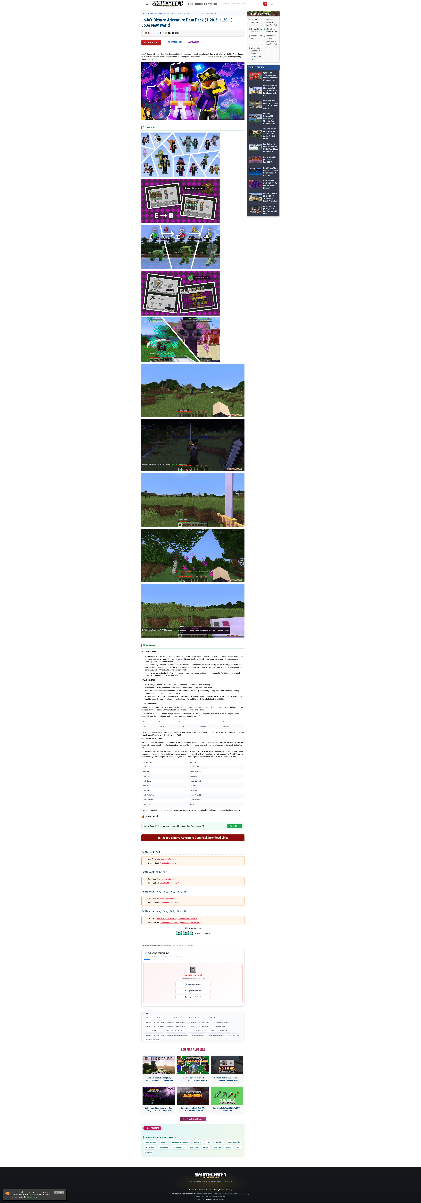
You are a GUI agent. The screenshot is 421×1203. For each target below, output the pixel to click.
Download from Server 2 (187, 918)
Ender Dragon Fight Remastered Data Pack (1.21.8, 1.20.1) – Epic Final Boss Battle (158, 1109)
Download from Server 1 (166, 859)
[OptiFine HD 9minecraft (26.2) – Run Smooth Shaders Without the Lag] (255, 77)
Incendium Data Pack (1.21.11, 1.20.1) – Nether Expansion (193, 1109)
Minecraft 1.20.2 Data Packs (199, 1031)
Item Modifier (149, 1147)
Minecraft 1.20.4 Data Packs (221, 1031)
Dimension (197, 1142)
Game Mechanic (234, 1142)
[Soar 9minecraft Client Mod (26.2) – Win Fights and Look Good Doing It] (255, 148)
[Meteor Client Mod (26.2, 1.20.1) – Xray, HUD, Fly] (255, 160)
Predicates (194, 1147)
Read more (33, 1197)
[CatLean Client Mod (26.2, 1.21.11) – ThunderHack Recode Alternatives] (255, 197)
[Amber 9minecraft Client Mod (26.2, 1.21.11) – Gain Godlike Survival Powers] (255, 134)
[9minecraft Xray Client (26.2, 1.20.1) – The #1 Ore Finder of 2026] (255, 105)
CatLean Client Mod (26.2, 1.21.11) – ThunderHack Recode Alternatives (270, 197)
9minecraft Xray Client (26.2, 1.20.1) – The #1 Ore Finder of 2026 (270, 104)
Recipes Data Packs (198, 1035)
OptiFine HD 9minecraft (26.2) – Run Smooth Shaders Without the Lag (270, 76)
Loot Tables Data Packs (214, 1018)
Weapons (148, 1152)
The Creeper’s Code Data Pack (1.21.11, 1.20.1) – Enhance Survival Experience (193, 1079)
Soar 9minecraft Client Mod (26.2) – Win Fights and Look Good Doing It (270, 147)
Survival (228, 1147)
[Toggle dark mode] (272, 4)
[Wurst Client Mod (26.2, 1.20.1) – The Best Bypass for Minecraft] (255, 184)
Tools (238, 1147)
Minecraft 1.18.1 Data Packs (177, 1022)
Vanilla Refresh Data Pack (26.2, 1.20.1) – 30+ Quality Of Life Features (158, 1079)
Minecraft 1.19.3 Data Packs (200, 1026)
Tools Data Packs (233, 1035)
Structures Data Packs (216, 1035)
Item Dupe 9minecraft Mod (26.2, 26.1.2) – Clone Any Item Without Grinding (269, 119)
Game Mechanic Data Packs (193, 1018)
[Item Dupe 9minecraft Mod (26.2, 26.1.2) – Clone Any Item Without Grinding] (255, 118)
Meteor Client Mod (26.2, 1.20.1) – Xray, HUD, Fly (269, 159)
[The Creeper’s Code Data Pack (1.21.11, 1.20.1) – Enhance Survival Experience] (193, 1065)
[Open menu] (147, 4)
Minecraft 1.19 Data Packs (222, 1022)
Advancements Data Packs (154, 1018)
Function (219, 1142)
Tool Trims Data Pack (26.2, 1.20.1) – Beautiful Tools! (227, 1109)
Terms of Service (205, 1190)
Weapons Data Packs (152, 1039)
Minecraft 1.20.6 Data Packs (155, 1035)
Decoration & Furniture (180, 1142)
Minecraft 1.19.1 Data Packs (155, 1026)
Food (208, 1142)
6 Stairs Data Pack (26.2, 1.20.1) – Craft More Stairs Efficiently (227, 1079)
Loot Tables (164, 1147)
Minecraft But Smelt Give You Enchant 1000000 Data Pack (256, 53)
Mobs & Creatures (179, 1147)
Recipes (205, 1147)
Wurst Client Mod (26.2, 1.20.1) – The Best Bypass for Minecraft (270, 184)
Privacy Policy (219, 1190)
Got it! (58, 1193)
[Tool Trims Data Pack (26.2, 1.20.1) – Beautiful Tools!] (227, 1096)
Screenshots (175, 42)
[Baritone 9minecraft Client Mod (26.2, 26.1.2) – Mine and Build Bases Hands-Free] (255, 91)
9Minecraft (209, 1199)
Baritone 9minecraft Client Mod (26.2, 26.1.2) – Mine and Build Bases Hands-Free (270, 90)
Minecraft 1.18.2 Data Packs (200, 1022)
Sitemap (229, 1190)
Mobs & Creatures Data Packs (177, 1035)
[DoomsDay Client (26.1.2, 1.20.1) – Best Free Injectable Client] (255, 210)
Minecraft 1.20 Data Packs (154, 1031)
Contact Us (192, 1190)
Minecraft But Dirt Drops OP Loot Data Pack (271, 22)
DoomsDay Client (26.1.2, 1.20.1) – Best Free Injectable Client (270, 210)
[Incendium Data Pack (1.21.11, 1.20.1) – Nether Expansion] (193, 1096)
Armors (163, 1142)
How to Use (193, 42)
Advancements (150, 1142)
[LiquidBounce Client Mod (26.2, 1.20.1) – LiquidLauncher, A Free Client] (255, 172)
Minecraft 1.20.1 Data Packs (176, 1031)
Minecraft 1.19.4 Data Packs (222, 1026)
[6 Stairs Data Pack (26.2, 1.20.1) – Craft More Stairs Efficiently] (227, 1065)
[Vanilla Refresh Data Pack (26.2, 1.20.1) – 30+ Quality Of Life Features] (159, 1065)
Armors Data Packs (173, 1018)
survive (180, 659)
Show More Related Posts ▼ (193, 1119)
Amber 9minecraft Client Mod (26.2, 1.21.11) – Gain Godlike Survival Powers (269, 134)
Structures (217, 1147)
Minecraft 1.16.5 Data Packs (155, 1022)
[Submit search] (265, 4)
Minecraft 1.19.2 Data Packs (177, 1026)
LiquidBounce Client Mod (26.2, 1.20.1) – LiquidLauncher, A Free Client (270, 171)
